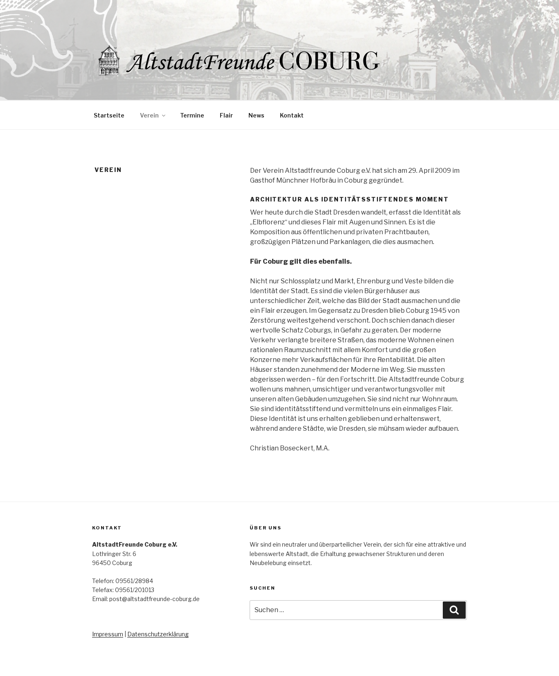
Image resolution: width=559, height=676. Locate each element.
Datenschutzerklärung (158, 634)
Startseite (109, 115)
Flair (226, 115)
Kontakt (292, 115)
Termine (192, 115)
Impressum (107, 634)
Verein (149, 115)
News (256, 115)
